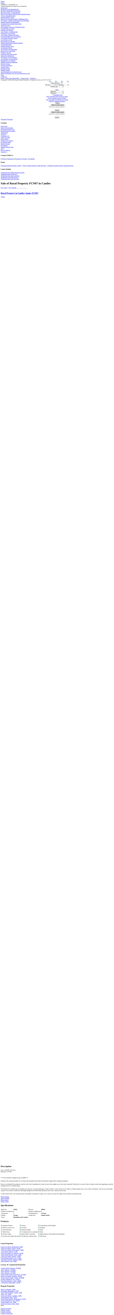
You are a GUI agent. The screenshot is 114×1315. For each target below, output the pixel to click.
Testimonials (4, 132)
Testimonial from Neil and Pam (9, 177)
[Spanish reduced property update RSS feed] (60, 165)
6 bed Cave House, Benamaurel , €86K (12, 1247)
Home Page (4, 8)
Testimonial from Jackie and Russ (10, 176)
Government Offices (6, 48)
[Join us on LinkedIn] (31, 159)
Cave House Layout (6, 40)
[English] (3, 119)
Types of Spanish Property (8, 16)
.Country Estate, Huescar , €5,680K (11, 1268)
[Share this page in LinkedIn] (6, 1312)
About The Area (5, 25)
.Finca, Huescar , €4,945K (8, 1270)
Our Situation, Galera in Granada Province (13, 27)
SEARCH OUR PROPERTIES (10, 9)
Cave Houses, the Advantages (9, 59)
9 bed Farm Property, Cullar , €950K (11, 1281)
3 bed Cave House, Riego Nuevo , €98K (12, 1250)
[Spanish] (10, 119)
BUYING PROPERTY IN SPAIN (10, 11)
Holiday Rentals (5, 70)
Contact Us (4, 76)
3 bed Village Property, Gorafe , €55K (11, 1292)
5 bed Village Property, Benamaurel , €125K (13, 1299)
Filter (57, 90)
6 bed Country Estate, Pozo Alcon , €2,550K (13, 1274)
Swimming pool (57, 95)
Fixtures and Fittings (6, 65)
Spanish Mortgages (6, 44)
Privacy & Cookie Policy (13, 78)
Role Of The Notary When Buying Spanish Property (15, 14)
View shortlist (18, 188)
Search (57, 103)
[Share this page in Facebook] (6, 1308)
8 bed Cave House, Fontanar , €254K (11, 1276)
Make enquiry (5, 1200)
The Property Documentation (9, 49)
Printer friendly (5, 1197)
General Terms (5, 67)
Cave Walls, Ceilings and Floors (10, 35)
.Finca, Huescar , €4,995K (8, 1271)
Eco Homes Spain (6, 142)
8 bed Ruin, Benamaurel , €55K (10, 1291)
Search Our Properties (7, 128)
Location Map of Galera (7, 28)
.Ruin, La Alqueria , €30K (8, 1289)
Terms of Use (24, 78)
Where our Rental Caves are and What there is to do (15, 73)
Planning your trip (6, 52)
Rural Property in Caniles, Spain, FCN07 (19, 193)
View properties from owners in (57, 96)
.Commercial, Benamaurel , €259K (10, 1282)
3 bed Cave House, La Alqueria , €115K (12, 1253)
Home (2, 78)
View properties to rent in (57, 98)
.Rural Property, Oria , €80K (9, 1261)
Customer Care (5, 136)
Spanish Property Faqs (7, 147)
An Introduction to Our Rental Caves (11, 72)
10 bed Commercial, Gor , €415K (10, 1279)
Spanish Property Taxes (7, 17)
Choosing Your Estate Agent (9, 54)
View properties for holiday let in (57, 99)
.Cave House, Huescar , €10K (9, 1251)
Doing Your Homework (7, 56)
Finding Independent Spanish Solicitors (12, 43)
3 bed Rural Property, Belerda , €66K (11, 1259)
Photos (3, 197)
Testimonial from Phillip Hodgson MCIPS (12, 172)
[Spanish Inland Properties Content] (11, 165)
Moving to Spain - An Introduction (10, 12)
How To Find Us (5, 150)
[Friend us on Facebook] (17, 159)
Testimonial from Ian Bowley (9, 174)
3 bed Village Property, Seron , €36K (11, 1255)
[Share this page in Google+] (7, 1313)
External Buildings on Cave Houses (11, 36)
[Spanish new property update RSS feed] (34, 165)
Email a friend (5, 1201)
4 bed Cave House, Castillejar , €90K (11, 1296)
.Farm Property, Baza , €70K (9, 1297)
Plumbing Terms (5, 68)
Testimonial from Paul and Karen (10, 179)
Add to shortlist (5, 1198)
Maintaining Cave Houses (8, 60)
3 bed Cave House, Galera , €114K (10, 1248)
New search (4, 188)
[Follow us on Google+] (24, 159)
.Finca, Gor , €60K (6, 1294)
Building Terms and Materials (9, 62)
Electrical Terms (5, 64)
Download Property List (7, 129)
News (2, 75)
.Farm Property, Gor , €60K (8, 1302)
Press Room (4, 145)
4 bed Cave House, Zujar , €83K (10, 1304)
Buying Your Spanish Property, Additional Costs (14, 19)
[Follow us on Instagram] (10, 159)
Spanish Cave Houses (7, 30)
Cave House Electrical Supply (9, 38)
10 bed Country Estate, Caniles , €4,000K (12, 1278)
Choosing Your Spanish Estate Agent (11, 24)
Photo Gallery (5, 139)
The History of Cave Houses (9, 57)
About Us (3, 134)
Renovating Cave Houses (8, 41)
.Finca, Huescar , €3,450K (8, 1273)
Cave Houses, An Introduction (9, 32)
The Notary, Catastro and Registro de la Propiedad (15, 20)
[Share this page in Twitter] (5, 1310)
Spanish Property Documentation (10, 22)
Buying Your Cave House (8, 51)
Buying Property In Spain (8, 131)
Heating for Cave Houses (8, 33)
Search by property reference (57, 101)
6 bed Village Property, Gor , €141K (11, 1258)
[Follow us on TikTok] (3, 159)
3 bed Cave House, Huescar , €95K (11, 1256)
